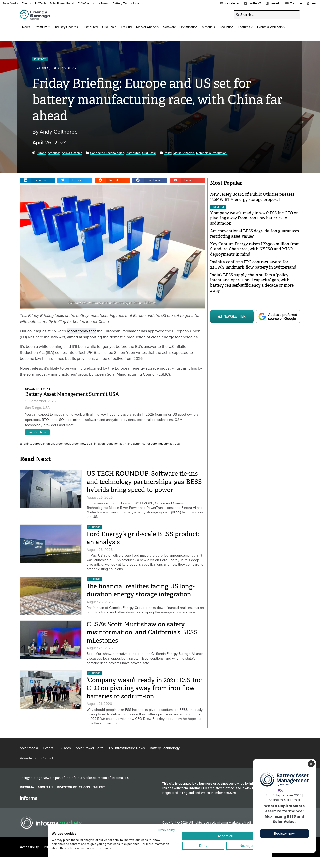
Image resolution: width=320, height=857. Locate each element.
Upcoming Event (37, 389)
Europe (41, 153)
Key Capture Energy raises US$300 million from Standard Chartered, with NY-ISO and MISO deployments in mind (255, 249)
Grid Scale (149, 153)
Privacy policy (166, 830)
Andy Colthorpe (59, 132)
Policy (168, 153)
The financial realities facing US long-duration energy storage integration (141, 590)
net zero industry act (160, 443)
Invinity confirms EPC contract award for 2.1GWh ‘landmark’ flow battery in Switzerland (253, 264)
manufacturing (134, 443)
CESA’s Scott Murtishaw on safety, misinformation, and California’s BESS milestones (142, 632)
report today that (81, 331)
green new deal (82, 443)
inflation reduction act (109, 443)
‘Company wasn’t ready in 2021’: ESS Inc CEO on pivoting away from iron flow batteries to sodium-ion (144, 688)
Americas (54, 153)
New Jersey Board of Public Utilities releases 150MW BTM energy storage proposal (252, 197)
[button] (37, 180)
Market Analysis (184, 153)
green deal (63, 443)
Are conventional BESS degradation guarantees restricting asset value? (254, 233)
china (27, 443)
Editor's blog (63, 68)
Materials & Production (211, 153)
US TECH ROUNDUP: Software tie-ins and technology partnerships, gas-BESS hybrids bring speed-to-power (144, 482)
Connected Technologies (107, 153)
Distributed (133, 153)
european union (43, 443)
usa (177, 443)
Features (40, 68)
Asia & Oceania (72, 153)
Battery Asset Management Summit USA (72, 394)
